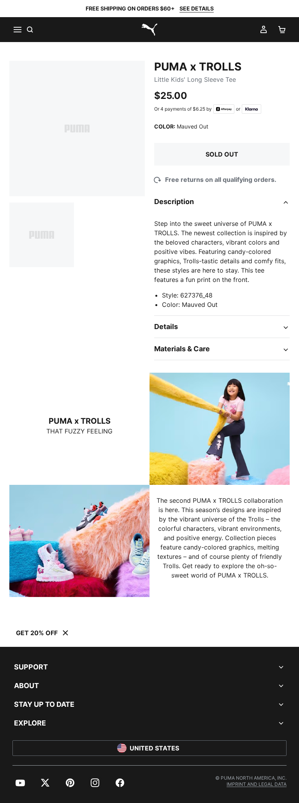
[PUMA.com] (149, 29)
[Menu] (17, 29)
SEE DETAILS (196, 8)
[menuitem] (20, 783)
